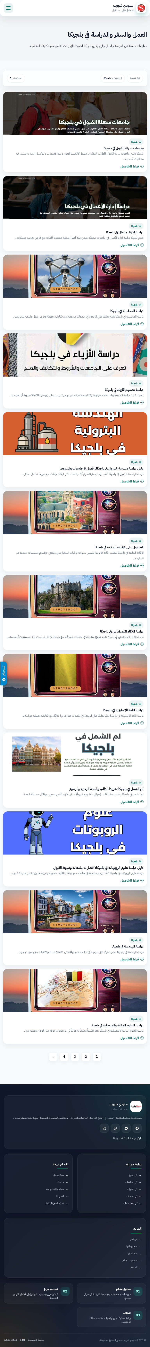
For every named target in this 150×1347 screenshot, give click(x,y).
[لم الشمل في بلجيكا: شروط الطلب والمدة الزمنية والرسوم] (75, 754)
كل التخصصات (130, 1203)
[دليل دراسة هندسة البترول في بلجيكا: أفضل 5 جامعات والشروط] (75, 433)
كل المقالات (131, 1196)
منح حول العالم (129, 1260)
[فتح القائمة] (8, 8)
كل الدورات (132, 1189)
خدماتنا (60, 1182)
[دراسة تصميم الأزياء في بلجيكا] (75, 355)
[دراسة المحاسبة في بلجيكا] (75, 276)
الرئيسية (137, 1138)
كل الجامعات (131, 1182)
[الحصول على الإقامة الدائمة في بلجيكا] (75, 512)
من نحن (133, 1239)
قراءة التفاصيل (130, 166)
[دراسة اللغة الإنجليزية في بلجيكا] (75, 675)
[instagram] (104, 1128)
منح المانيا (132, 1253)
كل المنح (133, 1175)
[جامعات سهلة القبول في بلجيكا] (75, 113)
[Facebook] (137, 1128)
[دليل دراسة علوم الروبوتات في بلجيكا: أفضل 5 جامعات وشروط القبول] (75, 833)
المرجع (134, 1267)
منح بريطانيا (131, 1246)
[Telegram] (126, 1128)
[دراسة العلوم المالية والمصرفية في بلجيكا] (75, 990)
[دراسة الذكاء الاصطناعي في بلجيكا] (75, 596)
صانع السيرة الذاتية (55, 1203)
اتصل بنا (60, 1196)
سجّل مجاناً (58, 1175)
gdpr (22, 1340)
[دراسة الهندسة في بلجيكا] (75, 911)
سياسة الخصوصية (55, 1189)
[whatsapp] (115, 1128)
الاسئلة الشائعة (10, 1340)
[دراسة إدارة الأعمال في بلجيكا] (75, 197)
